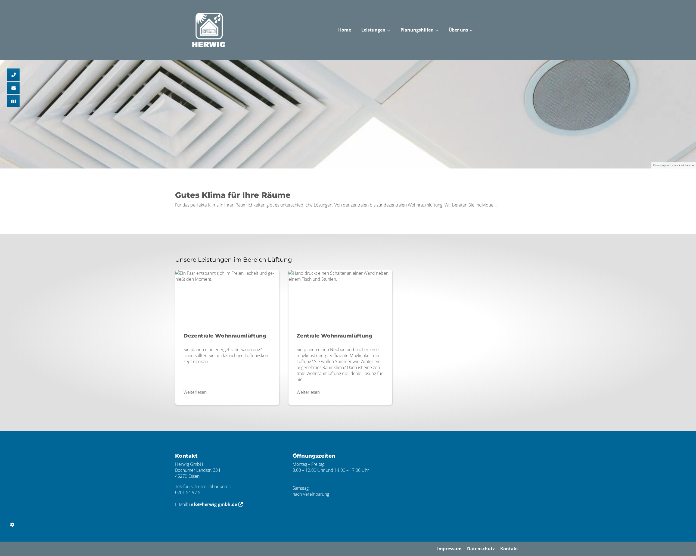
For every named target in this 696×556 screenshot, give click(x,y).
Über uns (458, 30)
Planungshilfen (417, 30)
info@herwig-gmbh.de (213, 504)
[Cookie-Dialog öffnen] (12, 525)
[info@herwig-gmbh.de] (13, 88)
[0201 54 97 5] (13, 74)
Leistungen (373, 30)
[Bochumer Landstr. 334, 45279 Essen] (13, 101)
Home (344, 30)
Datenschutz (481, 549)
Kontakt (509, 549)
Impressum (449, 549)
